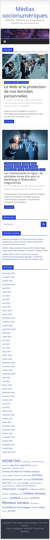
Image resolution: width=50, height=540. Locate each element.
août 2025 (6, 288)
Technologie (23, 82)
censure (15, 468)
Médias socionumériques (25, 12)
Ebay (33, 163)
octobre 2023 (7, 370)
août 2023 (6, 377)
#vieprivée (5, 465)
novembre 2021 (8, 415)
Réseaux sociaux (10, 82)
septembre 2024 (8, 329)
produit (21, 170)
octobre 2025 (7, 281)
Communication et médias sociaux (21, 471)
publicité (35, 497)
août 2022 (6, 403)
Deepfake (17, 475)
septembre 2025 (8, 284)
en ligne (30, 186)
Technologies (24, 507)
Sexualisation (34, 503)
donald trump (26, 475)
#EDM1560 (11, 460)
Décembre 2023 (8, 363)
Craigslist (26, 163)
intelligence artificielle (37, 489)
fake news (6, 482)
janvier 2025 (7, 314)
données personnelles (12, 479)
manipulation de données (18, 189)
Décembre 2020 (8, 426)
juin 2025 (6, 296)
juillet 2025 (6, 292)
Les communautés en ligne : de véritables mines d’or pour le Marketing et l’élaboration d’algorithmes (23, 177)
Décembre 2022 (8, 392)
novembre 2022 (8, 396)
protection (21, 103)
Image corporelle (22, 486)
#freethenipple (26, 462)
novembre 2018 (8, 444)
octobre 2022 (7, 400)
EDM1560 (8, 166)
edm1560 (27, 480)
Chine (22, 468)
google (26, 483)
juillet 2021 (6, 422)
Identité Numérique (8, 486)
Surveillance (14, 106)
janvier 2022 (7, 411)
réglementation (31, 103)
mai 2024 (6, 344)
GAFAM (19, 483)
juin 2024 (6, 340)
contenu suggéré (7, 475)
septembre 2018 (8, 452)
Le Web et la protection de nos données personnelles (25, 91)
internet (5, 494)
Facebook (7, 103)
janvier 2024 (7, 359)
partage (14, 103)
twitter (41, 507)
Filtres (14, 483)
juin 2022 (6, 407)
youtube (11, 510)
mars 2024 (6, 351)
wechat (4, 511)
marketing (33, 166)
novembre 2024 (8, 322)
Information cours (21, 166)
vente (42, 170)
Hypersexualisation (36, 483)
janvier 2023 (7, 389)
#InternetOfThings (38, 462)
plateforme (5, 498)
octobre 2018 (7, 448)
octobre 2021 (7, 418)
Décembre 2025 (8, 273)
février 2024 (7, 355)
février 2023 (7, 385)
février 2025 (7, 310)
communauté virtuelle (12, 163)
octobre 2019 (7, 441)
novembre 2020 (8, 430)
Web (27, 106)
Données (38, 100)
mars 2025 (6, 307)
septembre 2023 (8, 374)
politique (15, 497)
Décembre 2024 (8, 318)
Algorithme (14, 465)
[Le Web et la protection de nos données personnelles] (25, 55)
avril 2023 (6, 381)
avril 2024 (6, 348)
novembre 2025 (8, 277)
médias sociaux (34, 493)
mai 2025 (6, 299)
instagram (22, 488)
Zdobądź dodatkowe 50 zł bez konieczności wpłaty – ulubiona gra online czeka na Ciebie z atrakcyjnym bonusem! (23, 241)
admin (23, 100)
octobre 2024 (7, 325)
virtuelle (22, 106)
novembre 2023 (8, 366)
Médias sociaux (10, 170)
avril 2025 (6, 303)
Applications (6, 468)
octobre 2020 (7, 433)
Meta (20, 494)
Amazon (35, 465)
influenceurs (9, 489)
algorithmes (25, 465)
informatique (38, 186)
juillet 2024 (6, 336)
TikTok (34, 507)
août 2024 (6, 333)
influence (32, 486)
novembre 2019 (8, 437)
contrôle (31, 100)
